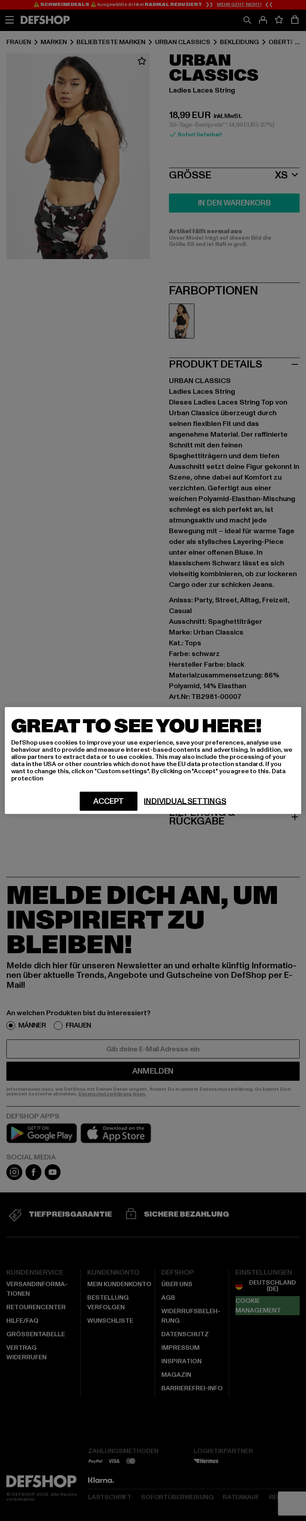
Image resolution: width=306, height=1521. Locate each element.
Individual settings (185, 801)
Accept (108, 801)
